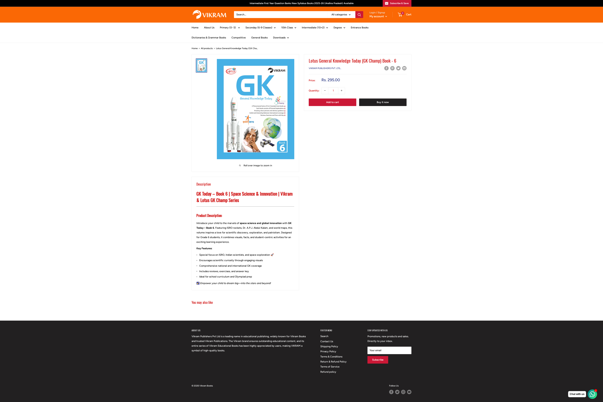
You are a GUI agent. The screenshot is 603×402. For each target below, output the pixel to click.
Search (324, 336)
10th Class (287, 27)
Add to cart (332, 102)
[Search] (359, 14)
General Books (259, 37)
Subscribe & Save (399, 3)
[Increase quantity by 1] (341, 90)
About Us (209, 27)
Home (195, 27)
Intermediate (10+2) (313, 27)
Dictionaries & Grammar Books (209, 37)
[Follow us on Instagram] (403, 392)
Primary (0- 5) (228, 27)
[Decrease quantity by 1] (325, 90)
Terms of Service (330, 366)
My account (377, 16)
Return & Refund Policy (333, 361)
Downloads (279, 37)
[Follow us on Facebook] (391, 392)
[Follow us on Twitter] (397, 392)
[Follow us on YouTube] (409, 392)
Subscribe (377, 359)
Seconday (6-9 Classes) (258, 27)
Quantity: (314, 90)
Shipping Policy (329, 346)
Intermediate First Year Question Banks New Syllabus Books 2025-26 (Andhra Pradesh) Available (301, 3)
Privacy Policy (328, 351)
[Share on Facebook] (386, 68)
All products (207, 48)
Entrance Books (359, 27)
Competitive (238, 37)
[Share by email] (404, 68)
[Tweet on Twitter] (398, 68)
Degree (338, 27)
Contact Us (326, 341)
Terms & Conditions (331, 356)
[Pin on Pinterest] (392, 68)
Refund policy (328, 371)
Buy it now (383, 102)
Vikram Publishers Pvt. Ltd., (325, 68)
